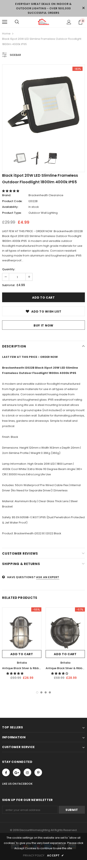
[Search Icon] (17, 22)
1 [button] (37, 692)
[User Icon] (69, 22)
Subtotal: (8, 285)
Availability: (10, 207)
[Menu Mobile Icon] (4, 22)
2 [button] (41, 692)
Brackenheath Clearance (46, 195)
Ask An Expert (47, 577)
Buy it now (43, 325)
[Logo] (43, 22)
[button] (11, 191)
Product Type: (12, 213)
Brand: (6, 195)
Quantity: (8, 269)
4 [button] (50, 692)
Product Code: (12, 201)
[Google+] (16, 772)
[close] (83, 8)
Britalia (22, 663)
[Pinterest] (38, 772)
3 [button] (46, 692)
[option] (43, 106)
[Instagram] (27, 772)
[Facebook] (6, 772)
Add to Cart (21, 654)
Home (6, 34)
